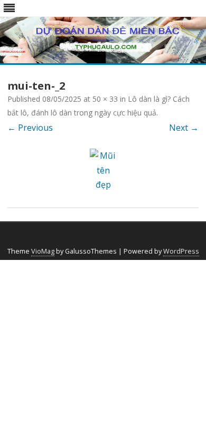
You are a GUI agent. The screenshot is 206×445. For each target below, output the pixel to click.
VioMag (42, 251)
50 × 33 (105, 99)
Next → (184, 127)
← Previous (30, 127)
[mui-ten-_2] (103, 170)
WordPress (181, 251)
